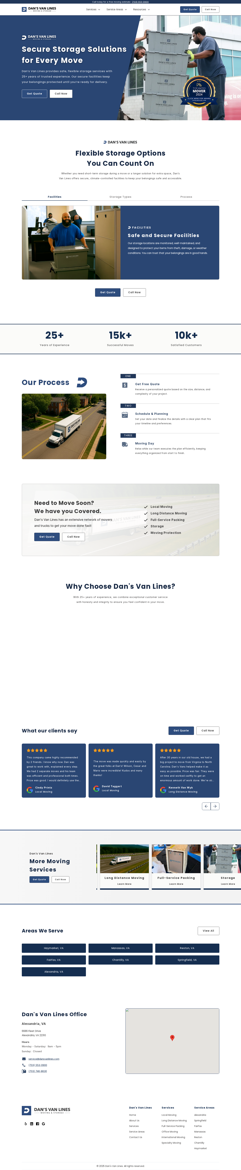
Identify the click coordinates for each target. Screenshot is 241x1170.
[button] (93, 9)
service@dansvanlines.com (44, 1058)
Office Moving (170, 1131)
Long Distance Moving (174, 1120)
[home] (39, 9)
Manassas (200, 1131)
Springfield (200, 1120)
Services (134, 1126)
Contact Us (135, 1137)
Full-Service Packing (173, 1126)
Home (132, 1115)
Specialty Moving (171, 1142)
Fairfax (198, 1126)
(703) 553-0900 (140, 1)
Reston (198, 1137)
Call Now (210, 9)
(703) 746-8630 (38, 1071)
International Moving (173, 1137)
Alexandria (200, 1115)
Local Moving (169, 1115)
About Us (134, 1120)
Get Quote (190, 9)
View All (208, 930)
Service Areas (137, 1131)
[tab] (55, 197)
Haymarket (200, 1148)
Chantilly (199, 1142)
